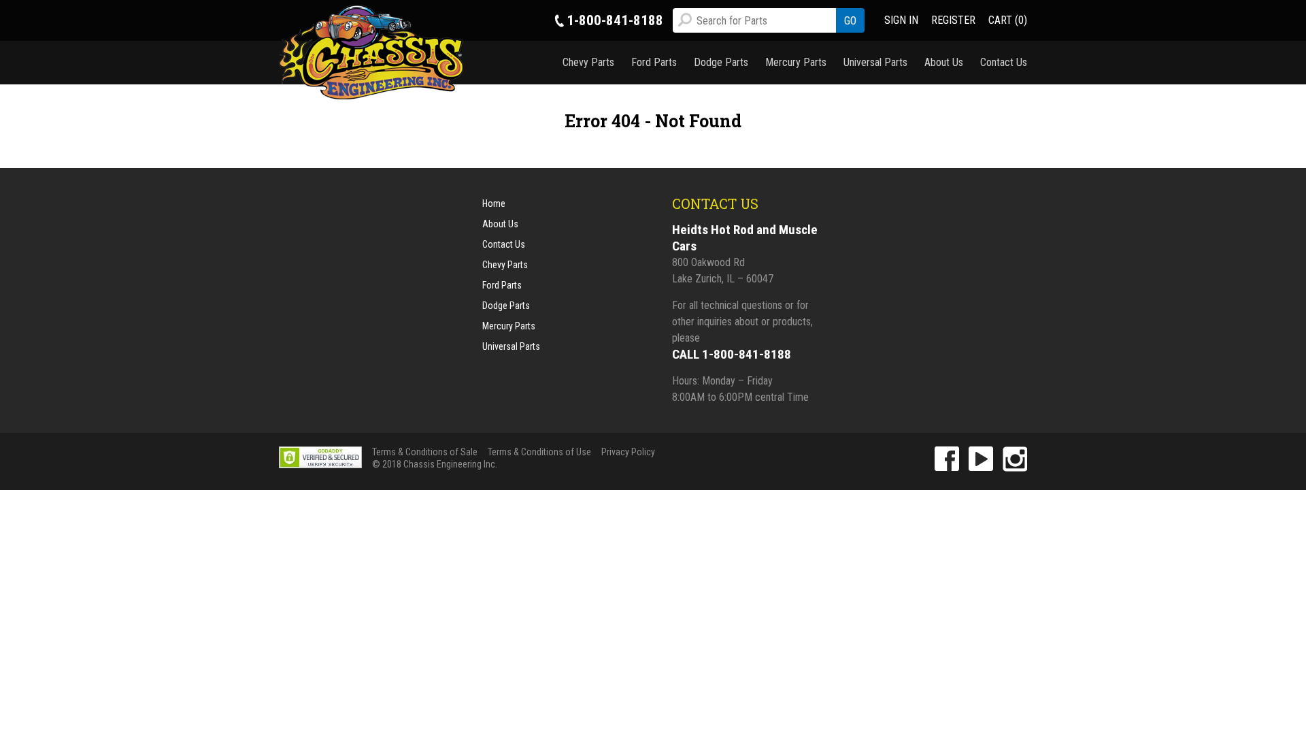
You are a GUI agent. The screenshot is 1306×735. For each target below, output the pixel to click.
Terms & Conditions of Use (539, 451)
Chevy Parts (588, 62)
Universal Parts (875, 62)
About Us (943, 62)
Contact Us (1003, 62)
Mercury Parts (795, 62)
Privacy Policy (628, 451)
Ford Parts (654, 62)
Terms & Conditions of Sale (425, 451)
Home (493, 203)
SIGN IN (901, 20)
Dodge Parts (721, 62)
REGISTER (953, 20)
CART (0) (1007, 20)
